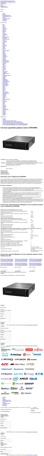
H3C (4, 43)
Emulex (4, 112)
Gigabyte (4, 42)
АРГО (4, 74)
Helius (4, 44)
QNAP (4, 107)
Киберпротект (5, 80)
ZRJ (3, 70)
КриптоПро (5, 82)
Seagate (4, 105)
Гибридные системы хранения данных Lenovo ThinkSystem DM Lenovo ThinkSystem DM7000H (6, 264)
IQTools (4, 48)
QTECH (4, 58)
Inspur (4, 47)
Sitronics (4, 63)
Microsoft (4, 106)
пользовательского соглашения (31, 324)
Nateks (4, 96)
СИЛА (4, 88)
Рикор (4, 86)
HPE (4, 24)
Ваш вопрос (2, 339)
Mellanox (4, 113)
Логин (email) (3, 438)
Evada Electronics (6, 38)
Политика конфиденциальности (35, 408)
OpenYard (4, 55)
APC (4, 90)
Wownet (4, 68)
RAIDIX (4, 59)
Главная (4, 397)
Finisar (4, 114)
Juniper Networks (6, 92)
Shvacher (4, 62)
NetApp (4, 53)
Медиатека (5, 19)
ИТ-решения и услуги (7, 16)
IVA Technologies (6, 50)
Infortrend (4, 93)
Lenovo (4, 26)
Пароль (1, 440)
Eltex (4, 98)
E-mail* (1, 423)
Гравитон (4, 76)
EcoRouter (5, 37)
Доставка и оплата (6, 18)
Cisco (4, 32)
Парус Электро (6, 84)
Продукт (2, 309)
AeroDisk (4, 97)
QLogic (4, 110)
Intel (3, 102)
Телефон (2, 313)
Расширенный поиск (7, 15)
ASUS (4, 104)
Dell (3, 25)
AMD (4, 103)
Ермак (4, 78)
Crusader (4, 33)
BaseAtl (4, 30)
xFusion (4, 69)
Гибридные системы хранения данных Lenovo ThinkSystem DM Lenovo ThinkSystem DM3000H (35, 264)
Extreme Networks (6, 99)
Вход (10, 1)
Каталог (4, 14)
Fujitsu (4, 27)
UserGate (4, 65)
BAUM (4, 31)
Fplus (4, 40)
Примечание (2, 318)
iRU (3, 49)
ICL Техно (5, 45)
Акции (4, 17)
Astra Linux (5, 28)
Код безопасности (6, 81)
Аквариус (5, 72)
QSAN (4, 57)
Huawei (4, 89)
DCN (4, 35)
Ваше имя (2, 311)
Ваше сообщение (3, 427)
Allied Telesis (5, 91)
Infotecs (4, 46)
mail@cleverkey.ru (3, 6)
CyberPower (5, 34)
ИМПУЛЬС (5, 79)
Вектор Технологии (6, 75)
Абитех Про (5, 71)
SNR (4, 64)
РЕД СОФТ (5, 85)
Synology (4, 108)
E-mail (1, 316)
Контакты (5, 20)
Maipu (4, 51)
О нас (4, 13)
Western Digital (5, 109)
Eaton (4, 100)
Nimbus (4, 54)
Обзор (1, 271)
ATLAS (4, 29)
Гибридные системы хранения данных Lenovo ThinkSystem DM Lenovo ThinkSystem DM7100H (21, 264)
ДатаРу (4, 77)
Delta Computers (6, 36)
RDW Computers (6, 60)
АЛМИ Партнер (6, 73)
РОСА (4, 87)
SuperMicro (5, 101)
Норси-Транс (5, 83)
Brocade (4, 111)
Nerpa (4, 52)
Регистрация (13, 1)
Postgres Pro (5, 56)
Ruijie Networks (6, 61)
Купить (4, 271)
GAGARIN (5, 41)
